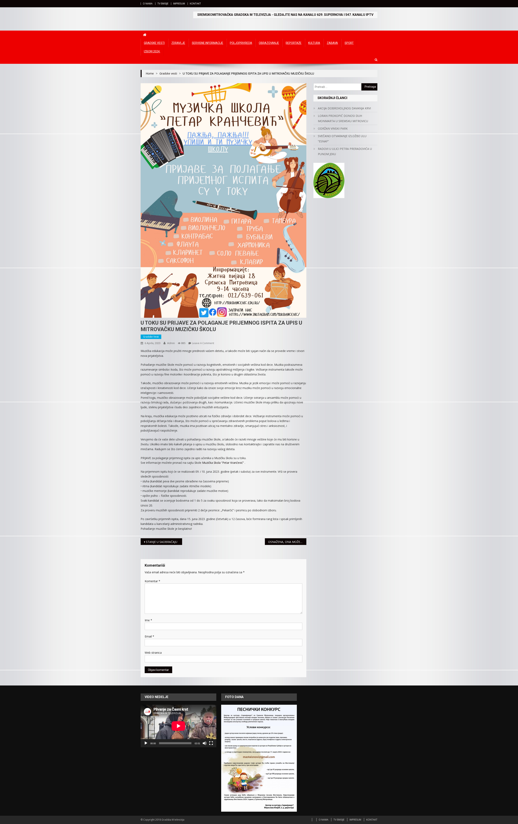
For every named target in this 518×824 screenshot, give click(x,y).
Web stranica (153, 653)
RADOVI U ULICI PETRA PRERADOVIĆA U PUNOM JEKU (345, 151)
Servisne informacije (207, 43)
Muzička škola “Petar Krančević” (223, 463)
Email (149, 636)
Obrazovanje (269, 43)
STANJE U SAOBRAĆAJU (161, 542)
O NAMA (148, 3)
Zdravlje (178, 43)
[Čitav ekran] (211, 743)
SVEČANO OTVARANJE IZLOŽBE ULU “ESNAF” (342, 138)
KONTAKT (195, 3)
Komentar (152, 581)
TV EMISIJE (162, 3)
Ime (148, 620)
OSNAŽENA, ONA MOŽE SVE (287, 542)
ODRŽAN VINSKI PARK (333, 128)
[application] (178, 726)
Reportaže (293, 43)
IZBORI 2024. (152, 51)
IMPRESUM (179, 3)
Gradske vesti (154, 43)
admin (171, 343)
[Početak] (146, 743)
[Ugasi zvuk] (205, 743)
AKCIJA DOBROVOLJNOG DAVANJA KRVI (344, 108)
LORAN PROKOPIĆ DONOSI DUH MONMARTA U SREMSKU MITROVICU (343, 118)
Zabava (332, 43)
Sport (349, 43)
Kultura (314, 43)
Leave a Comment (203, 343)
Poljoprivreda (241, 43)
